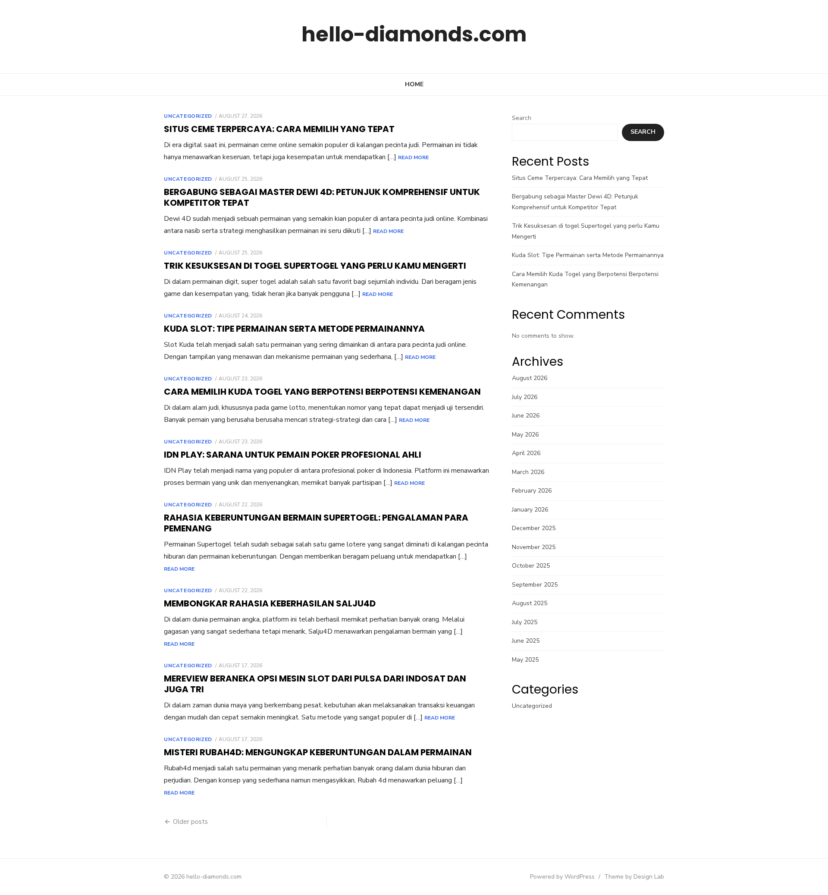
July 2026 (524, 397)
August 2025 (529, 603)
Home (414, 84)
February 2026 (532, 491)
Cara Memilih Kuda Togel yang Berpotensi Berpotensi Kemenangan (322, 392)
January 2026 (530, 510)
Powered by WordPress (562, 877)
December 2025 (533, 528)
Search (521, 118)
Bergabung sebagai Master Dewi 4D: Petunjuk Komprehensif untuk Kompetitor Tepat (322, 197)
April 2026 (526, 453)
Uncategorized (188, 116)
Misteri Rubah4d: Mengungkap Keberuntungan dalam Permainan (318, 752)
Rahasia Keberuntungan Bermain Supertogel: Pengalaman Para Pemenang (316, 523)
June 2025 (525, 641)
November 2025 (533, 547)
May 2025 (525, 660)
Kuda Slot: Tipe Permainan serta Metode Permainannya (294, 329)
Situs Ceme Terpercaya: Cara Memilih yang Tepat (279, 129)
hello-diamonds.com (414, 34)
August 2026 (529, 378)
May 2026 (525, 434)
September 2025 (535, 585)
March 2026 (528, 472)
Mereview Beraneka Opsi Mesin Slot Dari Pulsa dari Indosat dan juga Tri (315, 683)
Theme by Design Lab (634, 877)
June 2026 (525, 415)
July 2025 (524, 622)
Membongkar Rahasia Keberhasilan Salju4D (270, 603)
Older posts (190, 821)
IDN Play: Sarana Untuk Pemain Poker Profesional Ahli (292, 455)
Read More (413, 157)
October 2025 (531, 566)
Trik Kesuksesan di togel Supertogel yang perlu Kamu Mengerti (315, 266)
